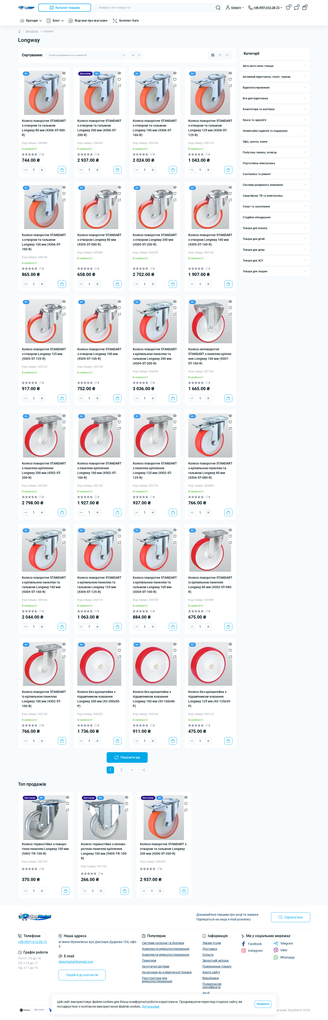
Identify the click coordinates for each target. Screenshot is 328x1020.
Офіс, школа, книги (255, 141)
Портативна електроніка (259, 163)
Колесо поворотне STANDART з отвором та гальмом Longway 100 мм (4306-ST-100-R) (44, 242)
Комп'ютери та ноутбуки (259, 109)
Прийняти (263, 1004)
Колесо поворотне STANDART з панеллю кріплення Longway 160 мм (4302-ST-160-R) (99, 470)
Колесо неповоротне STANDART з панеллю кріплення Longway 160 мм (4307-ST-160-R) (210, 356)
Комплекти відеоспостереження (165, 949)
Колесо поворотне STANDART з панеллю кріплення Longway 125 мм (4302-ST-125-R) (155, 470)
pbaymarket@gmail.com (76, 961)
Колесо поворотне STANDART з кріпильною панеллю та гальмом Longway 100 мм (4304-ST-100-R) (155, 585)
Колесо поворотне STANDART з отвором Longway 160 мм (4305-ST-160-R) (210, 239)
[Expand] (305, 66)
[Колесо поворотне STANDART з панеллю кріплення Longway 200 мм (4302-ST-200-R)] (44, 435)
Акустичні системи (155, 966)
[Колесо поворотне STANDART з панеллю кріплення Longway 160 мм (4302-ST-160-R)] (99, 435)
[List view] (220, 55)
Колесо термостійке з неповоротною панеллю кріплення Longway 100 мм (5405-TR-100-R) (104, 851)
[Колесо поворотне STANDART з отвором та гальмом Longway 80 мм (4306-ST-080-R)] (44, 93)
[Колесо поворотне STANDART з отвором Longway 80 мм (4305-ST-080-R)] (99, 207)
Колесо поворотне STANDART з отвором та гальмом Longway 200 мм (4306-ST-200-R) (99, 128)
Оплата (207, 954)
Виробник (32, 31)
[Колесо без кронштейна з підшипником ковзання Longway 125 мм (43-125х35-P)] (210, 664)
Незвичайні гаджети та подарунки (265, 130)
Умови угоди (211, 943)
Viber (283, 950)
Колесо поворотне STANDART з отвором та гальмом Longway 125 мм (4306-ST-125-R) (210, 128)
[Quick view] (64, 73)
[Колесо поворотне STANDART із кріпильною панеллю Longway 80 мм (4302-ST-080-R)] (210, 550)
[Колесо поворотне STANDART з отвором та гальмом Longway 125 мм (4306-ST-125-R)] (210, 93)
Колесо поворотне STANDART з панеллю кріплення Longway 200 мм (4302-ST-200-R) (44, 470)
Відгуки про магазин (91, 20)
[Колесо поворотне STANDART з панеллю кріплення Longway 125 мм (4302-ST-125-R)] (155, 435)
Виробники (210, 978)
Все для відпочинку (255, 98)
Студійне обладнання (257, 217)
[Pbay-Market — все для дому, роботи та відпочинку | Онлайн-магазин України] (89, 917)
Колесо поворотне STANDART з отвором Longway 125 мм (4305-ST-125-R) (44, 353)
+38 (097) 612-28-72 (32, 942)
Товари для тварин (255, 271)
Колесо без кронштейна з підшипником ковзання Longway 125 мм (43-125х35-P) (209, 699)
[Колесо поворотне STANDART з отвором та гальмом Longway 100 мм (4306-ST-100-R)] (44, 207)
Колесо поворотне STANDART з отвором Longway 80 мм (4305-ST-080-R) (99, 239)
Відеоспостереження (256, 87)
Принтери (149, 960)
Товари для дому (254, 249)
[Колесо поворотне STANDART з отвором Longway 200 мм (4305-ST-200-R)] (155, 207)
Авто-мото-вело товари (258, 66)
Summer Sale (129, 20)
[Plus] (42, 169)
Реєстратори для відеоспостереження (157, 979)
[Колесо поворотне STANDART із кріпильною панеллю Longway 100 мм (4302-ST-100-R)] (44, 664)
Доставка (209, 949)
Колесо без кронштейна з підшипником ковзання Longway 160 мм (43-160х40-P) (154, 699)
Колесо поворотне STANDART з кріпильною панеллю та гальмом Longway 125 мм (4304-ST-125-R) (99, 585)
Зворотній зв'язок (215, 960)
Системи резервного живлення (263, 185)
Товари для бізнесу (255, 228)
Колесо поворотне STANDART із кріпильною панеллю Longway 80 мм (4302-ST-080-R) (210, 585)
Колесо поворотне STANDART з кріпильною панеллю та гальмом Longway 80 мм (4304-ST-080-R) (210, 470)
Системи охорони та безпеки (163, 943)
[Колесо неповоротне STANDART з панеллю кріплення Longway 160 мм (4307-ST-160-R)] (210, 321)
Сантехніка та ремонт (257, 174)
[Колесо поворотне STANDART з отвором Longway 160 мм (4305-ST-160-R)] (210, 207)
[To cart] (62, 170)
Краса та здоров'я (254, 120)
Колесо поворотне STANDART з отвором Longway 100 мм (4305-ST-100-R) (99, 353)
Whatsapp (287, 957)
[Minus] (25, 169)
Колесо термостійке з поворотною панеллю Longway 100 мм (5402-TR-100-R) (45, 848)
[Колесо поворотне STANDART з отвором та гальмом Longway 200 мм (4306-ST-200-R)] (99, 93)
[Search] (218, 7)
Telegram (286, 943)
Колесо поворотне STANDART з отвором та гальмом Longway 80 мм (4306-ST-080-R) (44, 128)
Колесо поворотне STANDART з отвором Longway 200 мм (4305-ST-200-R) (155, 239)
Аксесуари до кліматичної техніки (167, 972)
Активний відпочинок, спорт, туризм (266, 76)
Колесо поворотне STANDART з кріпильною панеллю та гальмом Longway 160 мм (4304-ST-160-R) (44, 585)
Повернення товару (217, 966)
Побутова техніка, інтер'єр (260, 152)
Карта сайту (211, 972)
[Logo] (26, 8)
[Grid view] (213, 55)
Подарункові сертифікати (211, 985)
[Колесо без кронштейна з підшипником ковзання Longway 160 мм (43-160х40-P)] (155, 664)
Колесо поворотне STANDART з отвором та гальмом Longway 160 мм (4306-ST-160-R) (155, 128)
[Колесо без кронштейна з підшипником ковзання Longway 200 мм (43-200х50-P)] (99, 664)
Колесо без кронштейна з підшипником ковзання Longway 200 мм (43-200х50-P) (98, 699)
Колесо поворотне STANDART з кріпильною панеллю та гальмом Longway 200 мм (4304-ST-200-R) (155, 356)
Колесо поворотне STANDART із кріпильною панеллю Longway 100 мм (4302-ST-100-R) (44, 699)
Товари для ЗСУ (253, 260)
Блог (56, 20)
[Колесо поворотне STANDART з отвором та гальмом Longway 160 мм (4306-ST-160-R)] (155, 93)
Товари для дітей (254, 239)
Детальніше (150, 1006)
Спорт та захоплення (256, 206)
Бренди (32, 20)
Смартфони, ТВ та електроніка (263, 195)
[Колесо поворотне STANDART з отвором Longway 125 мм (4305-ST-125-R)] (44, 321)
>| (143, 770)
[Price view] (227, 55)
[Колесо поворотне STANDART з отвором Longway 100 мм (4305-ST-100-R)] (99, 321)
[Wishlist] (64, 79)
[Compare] (64, 85)
